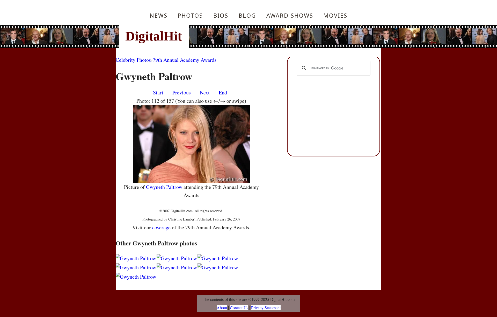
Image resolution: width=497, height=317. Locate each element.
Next (205, 92)
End (223, 92)
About (222, 307)
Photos (190, 15)
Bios (220, 15)
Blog (247, 15)
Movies (335, 15)
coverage (161, 227)
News (158, 15)
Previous (181, 92)
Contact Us (239, 307)
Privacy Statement (266, 307)
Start (158, 92)
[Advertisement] (283, 36)
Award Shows (289, 15)
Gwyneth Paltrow (164, 186)
